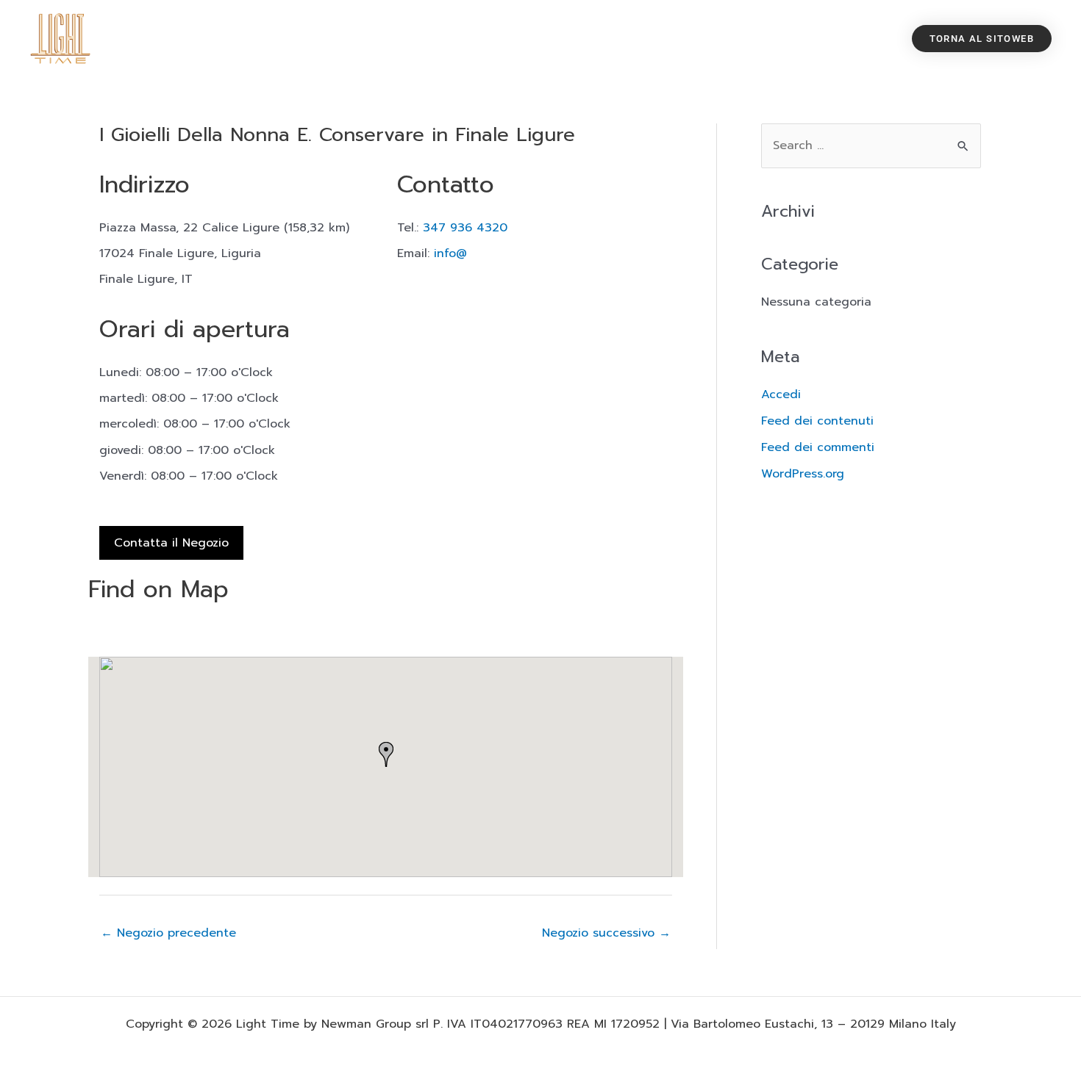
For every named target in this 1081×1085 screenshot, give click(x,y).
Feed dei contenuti (817, 421)
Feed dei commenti (817, 447)
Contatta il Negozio (171, 543)
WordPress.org (802, 474)
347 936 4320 (465, 228)
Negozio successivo (606, 933)
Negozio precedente (168, 933)
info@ (450, 253)
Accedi (781, 394)
